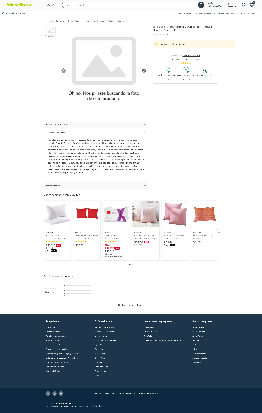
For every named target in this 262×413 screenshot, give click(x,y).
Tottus (195, 345)
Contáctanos (51, 327)
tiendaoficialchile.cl (191, 55)
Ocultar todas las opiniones (131, 305)
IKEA (194, 349)
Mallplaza (196, 362)
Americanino (100, 371)
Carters (98, 380)
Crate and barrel (102, 366)
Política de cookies (126, 393)
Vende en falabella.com (104, 327)
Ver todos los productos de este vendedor (185, 80)
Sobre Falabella (198, 327)
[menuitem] (225, 13)
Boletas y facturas (53, 340)
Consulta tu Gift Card (55, 366)
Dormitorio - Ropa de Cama (68, 21)
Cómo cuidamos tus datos (57, 362)
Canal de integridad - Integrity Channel (62, 353)
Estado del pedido (53, 345)
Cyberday (99, 349)
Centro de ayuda (53, 331)
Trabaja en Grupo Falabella (106, 340)
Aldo (97, 375)
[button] (133, 5)
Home (51, 21)
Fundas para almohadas (116, 21)
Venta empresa (101, 336)
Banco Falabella (199, 353)
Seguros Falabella (199, 358)
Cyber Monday (101, 345)
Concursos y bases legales (57, 349)
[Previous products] (43, 231)
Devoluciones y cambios (56, 336)
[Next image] (144, 70)
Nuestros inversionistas (105, 331)
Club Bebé (148, 336)
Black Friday (100, 353)
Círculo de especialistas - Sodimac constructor (163, 340)
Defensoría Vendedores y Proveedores (62, 358)
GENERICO (158, 27)
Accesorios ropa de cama (93, 21)
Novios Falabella (151, 331)
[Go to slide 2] (132, 264)
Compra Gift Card (53, 371)
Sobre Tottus (197, 336)
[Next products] (219, 231)
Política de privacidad (148, 393)
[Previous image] (63, 70)
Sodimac (196, 340)
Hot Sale (98, 362)
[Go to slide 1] (130, 264)
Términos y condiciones (104, 393)
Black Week (100, 358)
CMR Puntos (149, 327)
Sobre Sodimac (198, 331)
